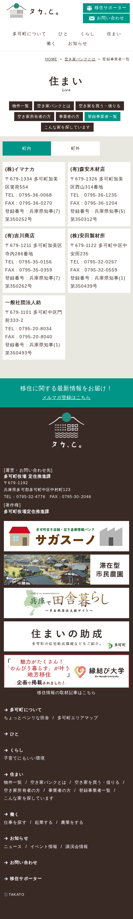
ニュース (13, 846)
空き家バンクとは (54, 106)
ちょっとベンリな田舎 (26, 717)
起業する (44, 822)
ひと (63, 33)
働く (51, 43)
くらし (87, 33)
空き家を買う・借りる (100, 106)
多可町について (30, 33)
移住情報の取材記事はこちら (66, 692)
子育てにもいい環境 (24, 758)
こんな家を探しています (67, 127)
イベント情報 (43, 846)
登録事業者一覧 (102, 116)
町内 (26, 148)
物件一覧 (20, 106)
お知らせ (77, 43)
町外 (75, 148)
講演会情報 (77, 846)
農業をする (72, 822)
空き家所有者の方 (34, 116)
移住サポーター (26, 878)
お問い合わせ (23, 862)
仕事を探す (15, 822)
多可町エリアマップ (77, 717)
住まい (114, 33)
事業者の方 (69, 116)
